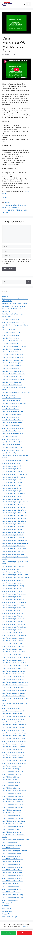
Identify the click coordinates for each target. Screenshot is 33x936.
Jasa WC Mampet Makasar (11, 848)
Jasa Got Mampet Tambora (11, 445)
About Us (5, 296)
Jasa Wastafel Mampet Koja (11, 708)
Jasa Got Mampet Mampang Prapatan (14, 403)
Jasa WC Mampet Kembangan (12, 832)
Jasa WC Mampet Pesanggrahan (12, 875)
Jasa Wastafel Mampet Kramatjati (13, 711)
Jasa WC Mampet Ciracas (10, 785)
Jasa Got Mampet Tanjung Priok (12, 450)
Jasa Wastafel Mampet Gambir (12, 654)
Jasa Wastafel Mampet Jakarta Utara (14, 671)
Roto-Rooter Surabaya (9, 917)
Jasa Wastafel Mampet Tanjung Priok (14, 763)
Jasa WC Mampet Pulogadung (12, 878)
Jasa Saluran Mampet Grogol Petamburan (15, 502)
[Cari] (28, 282)
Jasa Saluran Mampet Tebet (11, 630)
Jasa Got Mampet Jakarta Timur (12, 357)
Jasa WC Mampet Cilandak (11, 777)
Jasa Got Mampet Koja (9, 395)
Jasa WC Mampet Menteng (11, 856)
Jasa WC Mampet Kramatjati (11, 845)
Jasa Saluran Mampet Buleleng (12, 469)
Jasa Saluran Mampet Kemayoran (13, 551)
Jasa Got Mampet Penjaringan (12, 425)
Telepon (24, 933)
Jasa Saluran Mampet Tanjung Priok (14, 627)
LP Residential (7, 903)
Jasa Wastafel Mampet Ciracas (12, 649)
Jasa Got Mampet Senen (10, 436)
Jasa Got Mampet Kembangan (12, 385)
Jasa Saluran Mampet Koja (11, 569)
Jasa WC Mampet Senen (10, 884)
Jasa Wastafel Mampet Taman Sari (13, 755)
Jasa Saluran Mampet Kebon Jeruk (13, 546)
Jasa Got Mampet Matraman (11, 406)
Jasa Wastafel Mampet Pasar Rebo (13, 736)
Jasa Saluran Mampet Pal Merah (12, 588)
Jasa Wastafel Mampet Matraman (13, 719)
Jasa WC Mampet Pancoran (11, 864)
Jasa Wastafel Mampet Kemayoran (13, 693)
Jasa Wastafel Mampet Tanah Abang (14, 760)
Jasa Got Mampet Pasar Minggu (12, 420)
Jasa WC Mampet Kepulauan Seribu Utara (15, 839)
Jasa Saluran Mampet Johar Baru (13, 532)
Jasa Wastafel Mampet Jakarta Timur (14, 668)
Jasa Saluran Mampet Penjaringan (13, 599)
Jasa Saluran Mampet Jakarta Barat (14, 507)
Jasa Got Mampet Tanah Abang (12, 447)
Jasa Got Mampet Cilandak (11, 330)
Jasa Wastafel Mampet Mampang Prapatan (16, 716)
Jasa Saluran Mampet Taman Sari (13, 619)
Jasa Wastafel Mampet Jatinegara (13, 674)
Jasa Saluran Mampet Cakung (12, 471)
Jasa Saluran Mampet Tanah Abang (13, 624)
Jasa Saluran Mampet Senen (11, 610)
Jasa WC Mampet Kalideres (11, 815)
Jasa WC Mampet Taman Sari (11, 889)
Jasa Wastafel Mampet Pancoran (13, 730)
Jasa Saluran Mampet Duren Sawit (13, 493)
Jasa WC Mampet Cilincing (10, 780)
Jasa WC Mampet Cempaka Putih (13, 771)
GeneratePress (25, 926)
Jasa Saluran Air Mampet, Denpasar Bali (15, 460)
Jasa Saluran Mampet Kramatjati (12, 572)
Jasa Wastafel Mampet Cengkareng (13, 638)
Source (4, 197)
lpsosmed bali (6, 908)
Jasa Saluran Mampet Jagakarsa (12, 504)
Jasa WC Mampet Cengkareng (12, 774)
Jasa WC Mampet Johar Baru (11, 813)
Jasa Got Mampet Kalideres (11, 368)
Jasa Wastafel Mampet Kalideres (13, 679)
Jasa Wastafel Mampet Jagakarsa (13, 660)
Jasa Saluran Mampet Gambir (12, 496)
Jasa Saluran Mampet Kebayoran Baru (14, 540)
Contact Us (6, 311)
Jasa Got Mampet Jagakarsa (11, 349)
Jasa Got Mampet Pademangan (12, 412)
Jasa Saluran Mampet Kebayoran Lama (15, 543)
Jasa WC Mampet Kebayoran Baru (13, 818)
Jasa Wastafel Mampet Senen (12, 749)
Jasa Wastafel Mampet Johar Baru (13, 676)
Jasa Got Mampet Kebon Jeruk (12, 376)
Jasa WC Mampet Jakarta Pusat (12, 799)
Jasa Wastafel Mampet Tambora (12, 758)
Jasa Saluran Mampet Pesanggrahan (14, 602)
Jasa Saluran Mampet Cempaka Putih (14, 474)
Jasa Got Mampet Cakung (10, 319)
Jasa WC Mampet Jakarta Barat (12, 796)
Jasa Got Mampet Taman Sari (12, 442)
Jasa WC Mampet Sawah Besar (12, 881)
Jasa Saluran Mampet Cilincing (12, 482)
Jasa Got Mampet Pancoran (11, 417)
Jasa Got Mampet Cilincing (11, 332)
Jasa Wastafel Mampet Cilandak (12, 641)
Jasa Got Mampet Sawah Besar (12, 434)
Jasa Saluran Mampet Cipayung (12, 485)
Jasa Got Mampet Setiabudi (11, 439)
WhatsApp (8, 933)
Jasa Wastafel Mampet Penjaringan (13, 738)
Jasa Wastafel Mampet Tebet (11, 766)
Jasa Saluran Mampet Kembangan (13, 554)
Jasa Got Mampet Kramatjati (11, 398)
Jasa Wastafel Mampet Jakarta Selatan (15, 665)
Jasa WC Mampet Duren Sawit (12, 788)
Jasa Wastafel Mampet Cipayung (13, 646)
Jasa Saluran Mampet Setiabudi (12, 613)
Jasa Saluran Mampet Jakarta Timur (14, 521)
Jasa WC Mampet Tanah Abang (12, 895)
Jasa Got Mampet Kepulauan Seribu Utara (16, 392)
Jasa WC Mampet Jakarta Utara (12, 807)
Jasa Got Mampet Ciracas (10, 338)
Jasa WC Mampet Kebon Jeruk (12, 824)
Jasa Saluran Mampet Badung (12, 463)
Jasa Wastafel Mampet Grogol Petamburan (16, 657)
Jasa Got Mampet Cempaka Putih (13, 322)
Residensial (6, 914)
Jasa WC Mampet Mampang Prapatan (14, 850)
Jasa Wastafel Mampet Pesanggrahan (14, 741)
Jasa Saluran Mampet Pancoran (12, 591)
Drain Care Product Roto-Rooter (12, 314)
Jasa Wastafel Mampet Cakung (12, 632)
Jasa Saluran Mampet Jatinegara (13, 526)
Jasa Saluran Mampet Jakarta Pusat (14, 510)
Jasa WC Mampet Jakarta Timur (12, 804)
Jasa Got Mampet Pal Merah (11, 414)
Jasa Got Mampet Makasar (11, 401)
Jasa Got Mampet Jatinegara (11, 363)
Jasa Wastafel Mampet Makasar (12, 714)
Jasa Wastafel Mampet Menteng (12, 722)
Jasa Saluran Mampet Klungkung (13, 566)
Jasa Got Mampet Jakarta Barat (12, 352)
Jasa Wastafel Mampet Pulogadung (13, 744)
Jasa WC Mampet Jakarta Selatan (13, 802)
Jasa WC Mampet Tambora (11, 892)
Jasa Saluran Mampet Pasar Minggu (14, 594)
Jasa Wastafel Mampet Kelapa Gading (14, 690)
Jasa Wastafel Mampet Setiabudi (13, 752)
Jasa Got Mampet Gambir (10, 343)
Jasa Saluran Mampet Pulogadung (13, 605)
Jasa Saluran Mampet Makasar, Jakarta (15, 575)
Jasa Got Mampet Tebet (10, 453)
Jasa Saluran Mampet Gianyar (12, 499)
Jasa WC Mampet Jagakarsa (11, 793)
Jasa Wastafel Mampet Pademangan (14, 725)
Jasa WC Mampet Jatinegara (11, 810)
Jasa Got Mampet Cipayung (11, 335)
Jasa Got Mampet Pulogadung (12, 431)
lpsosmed (5, 906)
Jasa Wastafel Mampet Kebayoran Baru (15, 682)
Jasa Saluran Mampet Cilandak (12, 480)
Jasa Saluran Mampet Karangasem (13, 537)
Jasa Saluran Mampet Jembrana (12, 529)
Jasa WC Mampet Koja (9, 842)
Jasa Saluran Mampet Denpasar (12, 491)
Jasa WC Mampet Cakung (10, 769)
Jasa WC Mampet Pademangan (12, 859)
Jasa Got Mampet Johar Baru (11, 365)
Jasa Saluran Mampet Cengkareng (13, 477)
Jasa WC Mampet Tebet (10, 900)
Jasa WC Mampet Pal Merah (11, 861)
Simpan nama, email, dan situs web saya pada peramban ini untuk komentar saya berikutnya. (17, 261)
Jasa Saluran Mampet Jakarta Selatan (14, 515)
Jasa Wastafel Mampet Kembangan (13, 696)
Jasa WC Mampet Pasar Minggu (12, 867)
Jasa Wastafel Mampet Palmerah (13, 727)
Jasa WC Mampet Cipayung (11, 782)
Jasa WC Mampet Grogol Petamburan (14, 791)
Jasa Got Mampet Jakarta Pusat (12, 354)
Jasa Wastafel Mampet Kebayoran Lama (15, 685)
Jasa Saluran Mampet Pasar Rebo (13, 597)
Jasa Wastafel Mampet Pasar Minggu (14, 733)
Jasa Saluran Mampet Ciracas (12, 488)
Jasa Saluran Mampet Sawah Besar (13, 608)
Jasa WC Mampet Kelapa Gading (12, 826)
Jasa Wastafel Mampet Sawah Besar (14, 747)
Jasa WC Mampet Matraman (11, 853)
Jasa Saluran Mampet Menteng (12, 583)
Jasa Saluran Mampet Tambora (12, 621)
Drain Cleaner (6, 317)
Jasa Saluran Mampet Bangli (11, 466)
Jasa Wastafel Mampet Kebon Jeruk (14, 687)
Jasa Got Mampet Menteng (11, 409)
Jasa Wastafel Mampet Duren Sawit (13, 652)
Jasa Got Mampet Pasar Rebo (12, 423)
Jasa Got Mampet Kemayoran (11, 382)
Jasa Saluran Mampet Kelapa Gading (14, 548)
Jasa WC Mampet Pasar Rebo (12, 870)
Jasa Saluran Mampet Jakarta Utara (14, 524)
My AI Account (7, 911)
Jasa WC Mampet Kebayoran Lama (13, 821)
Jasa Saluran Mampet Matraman (12, 580)
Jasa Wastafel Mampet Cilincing (12, 643)
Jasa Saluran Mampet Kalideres (12, 535)
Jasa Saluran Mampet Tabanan (12, 616)
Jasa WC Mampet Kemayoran (11, 829)
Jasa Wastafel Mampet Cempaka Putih (14, 635)
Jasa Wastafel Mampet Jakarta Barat (14, 663)
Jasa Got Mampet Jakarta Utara (12, 360)
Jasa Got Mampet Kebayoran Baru (13, 371)
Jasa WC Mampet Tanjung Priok (12, 897)
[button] (24, 4)
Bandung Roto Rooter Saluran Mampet (14, 303)
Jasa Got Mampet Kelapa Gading (13, 379)
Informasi (7, 202)
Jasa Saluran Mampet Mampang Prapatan (15, 577)
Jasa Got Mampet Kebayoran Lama (13, 374)
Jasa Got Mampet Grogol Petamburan (14, 346)
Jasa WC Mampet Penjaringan (12, 873)
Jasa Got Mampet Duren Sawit (12, 341)
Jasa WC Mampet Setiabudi (11, 886)
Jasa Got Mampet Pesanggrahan (13, 428)
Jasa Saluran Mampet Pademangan (13, 586)
